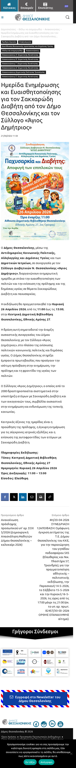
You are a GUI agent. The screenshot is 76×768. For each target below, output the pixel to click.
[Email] (32, 497)
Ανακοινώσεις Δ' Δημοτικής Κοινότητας (20, 68)
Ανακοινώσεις (52, 29)
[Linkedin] (23, 497)
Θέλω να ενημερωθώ (30, 29)
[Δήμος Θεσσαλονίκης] (32, 17)
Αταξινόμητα (25, 42)
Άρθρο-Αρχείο (9, 42)
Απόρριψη (46, 762)
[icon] (36, 726)
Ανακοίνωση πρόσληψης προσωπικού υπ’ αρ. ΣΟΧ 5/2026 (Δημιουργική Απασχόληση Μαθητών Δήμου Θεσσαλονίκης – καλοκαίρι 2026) (17, 532)
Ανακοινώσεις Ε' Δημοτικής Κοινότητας (20, 76)
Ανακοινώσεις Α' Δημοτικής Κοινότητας (20, 55)
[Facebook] (5, 497)
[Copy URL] (50, 497)
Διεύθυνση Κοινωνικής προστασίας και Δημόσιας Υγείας (27, 46)
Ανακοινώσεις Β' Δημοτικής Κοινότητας (20, 59)
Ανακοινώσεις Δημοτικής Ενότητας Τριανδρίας (23, 72)
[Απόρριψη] (71, 754)
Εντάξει (30, 762)
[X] (14, 497)
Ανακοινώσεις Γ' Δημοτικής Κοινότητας (20, 63)
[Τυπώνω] (41, 497)
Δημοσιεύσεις (8, 29)
